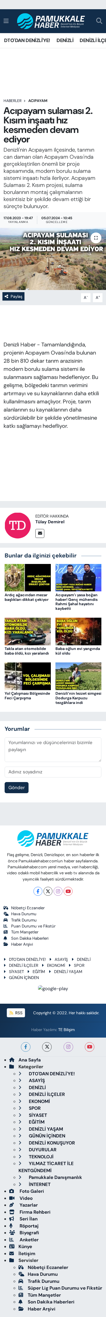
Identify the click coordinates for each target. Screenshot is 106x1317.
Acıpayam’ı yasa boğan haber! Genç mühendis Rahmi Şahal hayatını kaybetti (76, 601)
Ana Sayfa (29, 1060)
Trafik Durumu (24, 920)
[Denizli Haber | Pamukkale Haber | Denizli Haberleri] (51, 21)
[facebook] (25, 1047)
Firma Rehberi (34, 1212)
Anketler (28, 1240)
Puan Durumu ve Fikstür (33, 926)
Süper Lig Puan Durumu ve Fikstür (65, 1288)
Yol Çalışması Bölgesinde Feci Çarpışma (27, 695)
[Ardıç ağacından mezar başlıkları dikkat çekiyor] (28, 577)
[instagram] (68, 1047)
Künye (25, 1246)
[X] (47, 891)
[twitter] (47, 1047)
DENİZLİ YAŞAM (68, 971)
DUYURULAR (42, 1150)
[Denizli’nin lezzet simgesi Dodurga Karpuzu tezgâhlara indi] (78, 676)
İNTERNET (39, 1184)
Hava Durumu (23, 914)
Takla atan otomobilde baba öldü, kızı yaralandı (27, 651)
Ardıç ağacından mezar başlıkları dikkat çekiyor (27, 597)
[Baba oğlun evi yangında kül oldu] (78, 631)
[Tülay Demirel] (18, 525)
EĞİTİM (39, 971)
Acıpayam (37, 100)
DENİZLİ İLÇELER (23, 965)
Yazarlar (28, 1205)
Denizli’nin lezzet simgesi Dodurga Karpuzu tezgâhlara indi (78, 698)
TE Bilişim (66, 1029)
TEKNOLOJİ (41, 1157)
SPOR (79, 965)
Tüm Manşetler (24, 932)
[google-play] (53, 990)
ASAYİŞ (61, 959)
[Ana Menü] (6, 21)
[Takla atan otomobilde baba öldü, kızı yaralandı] (28, 631)
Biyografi (28, 1233)
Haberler (12, 100)
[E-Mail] (39, 533)
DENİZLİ (65, 40)
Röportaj (28, 1226)
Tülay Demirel (49, 522)
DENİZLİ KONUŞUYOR (51, 1143)
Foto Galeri (31, 1191)
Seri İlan (28, 1219)
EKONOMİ (56, 965)
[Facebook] (37, 891)
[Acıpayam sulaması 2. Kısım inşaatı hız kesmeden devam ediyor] (53, 259)
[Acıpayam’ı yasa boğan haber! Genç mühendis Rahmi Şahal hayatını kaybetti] (78, 577)
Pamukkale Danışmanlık (55, 1177)
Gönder (16, 787)
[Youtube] (68, 891)
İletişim (26, 1254)
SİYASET (16, 971)
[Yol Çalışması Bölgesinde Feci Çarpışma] (28, 676)
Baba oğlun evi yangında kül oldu (77, 651)
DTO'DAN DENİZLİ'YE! (27, 40)
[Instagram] (58, 891)
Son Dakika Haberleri (29, 938)
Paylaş (16, 296)
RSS (18, 1013)
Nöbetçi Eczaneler (28, 908)
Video (25, 1198)
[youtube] (89, 1047)
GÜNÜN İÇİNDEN (24, 977)
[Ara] (99, 21)
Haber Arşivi (22, 944)
